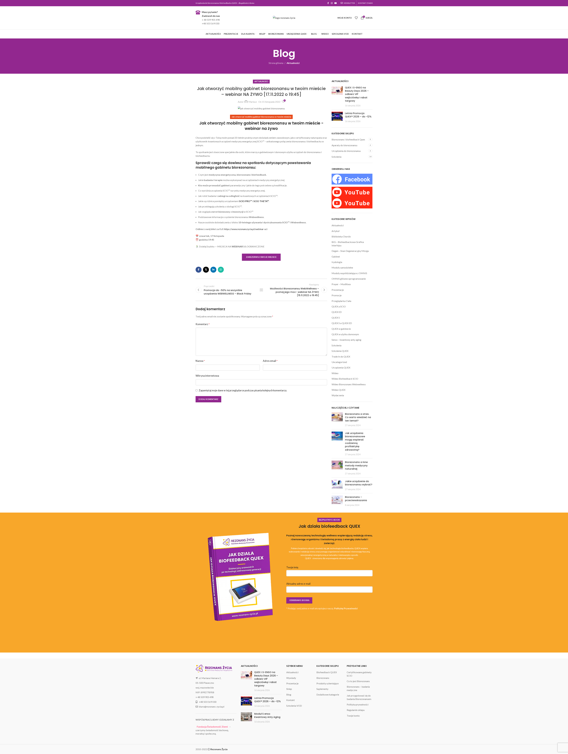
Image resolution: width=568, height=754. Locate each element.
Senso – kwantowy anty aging (346, 339)
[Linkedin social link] (213, 270)
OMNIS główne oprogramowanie (349, 278)
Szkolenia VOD (294, 705)
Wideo (335, 373)
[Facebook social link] (328, 3)
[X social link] (206, 270)
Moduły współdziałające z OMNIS (349, 273)
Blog (288, 694)
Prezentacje (338, 289)
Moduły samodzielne (342, 267)
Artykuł (335, 231)
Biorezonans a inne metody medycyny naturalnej (356, 465)
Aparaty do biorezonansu (344, 145)
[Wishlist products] (356, 18)
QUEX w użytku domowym (345, 334)
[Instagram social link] (332, 3)
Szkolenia (336, 156)
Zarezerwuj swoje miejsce (261, 257)
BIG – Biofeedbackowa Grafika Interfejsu (348, 244)
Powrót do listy (261, 290)
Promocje (337, 295)
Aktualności (293, 63)
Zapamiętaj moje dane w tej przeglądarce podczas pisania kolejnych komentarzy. (243, 390)
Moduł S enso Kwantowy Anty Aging (267, 715)
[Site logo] (284, 17)
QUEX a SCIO (339, 306)
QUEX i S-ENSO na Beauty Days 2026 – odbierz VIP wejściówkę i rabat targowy (357, 94)
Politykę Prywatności (346, 608)
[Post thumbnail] (337, 96)
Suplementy (322, 688)
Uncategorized (339, 362)
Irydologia (337, 262)
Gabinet (336, 256)
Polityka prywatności (357, 704)
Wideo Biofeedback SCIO (345, 378)
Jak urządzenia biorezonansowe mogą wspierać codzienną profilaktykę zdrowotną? (355, 441)
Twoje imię (292, 567)
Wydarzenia (338, 395)
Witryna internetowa (207, 375)
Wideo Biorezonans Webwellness (349, 384)
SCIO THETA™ (261, 201)
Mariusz (252, 101)
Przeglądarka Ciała (341, 301)
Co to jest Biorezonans (358, 681)
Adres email (270, 360)
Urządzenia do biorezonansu (346, 150)
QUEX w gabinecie (341, 328)
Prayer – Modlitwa (341, 284)
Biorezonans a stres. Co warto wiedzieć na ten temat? (358, 417)
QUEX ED (337, 312)
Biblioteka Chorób (341, 236)
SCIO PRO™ (245, 201)
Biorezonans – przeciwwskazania (356, 498)
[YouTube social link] (336, 3)
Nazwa (200, 360)
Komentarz (203, 324)
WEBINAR (237, 246)
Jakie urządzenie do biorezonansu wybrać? (358, 483)
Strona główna (276, 63)
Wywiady (291, 677)
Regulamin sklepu (356, 710)
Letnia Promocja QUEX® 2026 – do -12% (358, 115)
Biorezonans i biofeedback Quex (348, 139)
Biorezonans (322, 677)
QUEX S (336, 317)
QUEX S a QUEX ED (342, 323)
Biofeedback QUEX (326, 672)
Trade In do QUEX (341, 356)
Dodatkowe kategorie (327, 694)
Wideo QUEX (338, 389)
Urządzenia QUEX (341, 367)
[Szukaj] (334, 18)
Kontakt (290, 700)
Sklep (289, 688)
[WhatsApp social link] (221, 270)
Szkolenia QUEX (340, 350)
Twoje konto (353, 715)
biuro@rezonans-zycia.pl (211, 706)
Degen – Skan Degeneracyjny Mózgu (350, 250)
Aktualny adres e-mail (298, 583)
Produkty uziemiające (327, 683)
